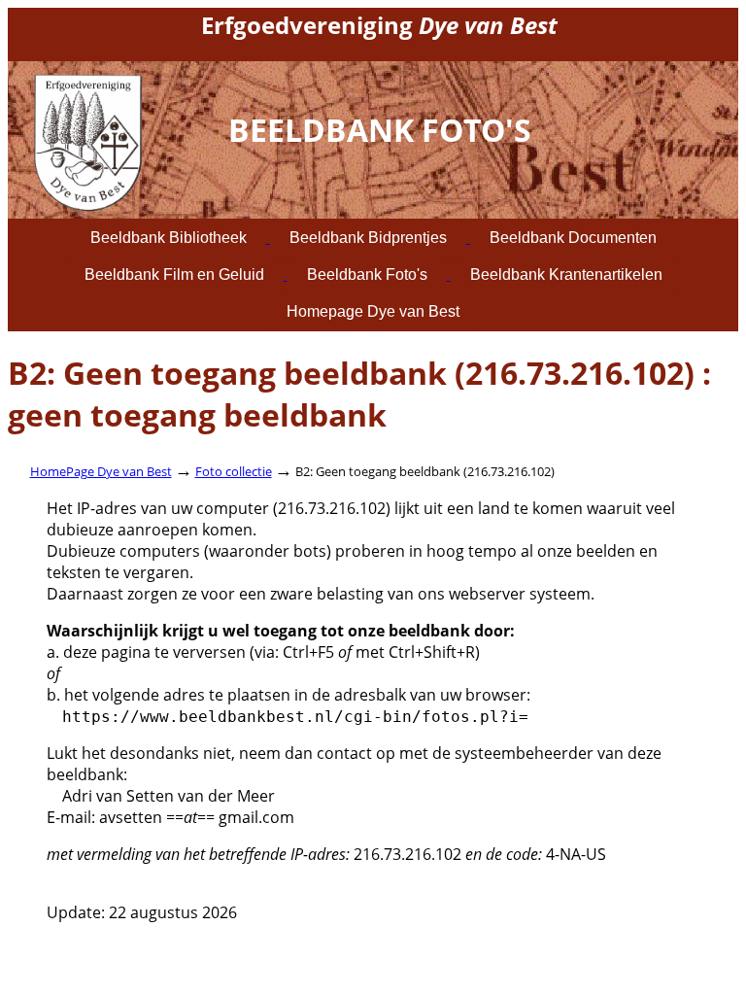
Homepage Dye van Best (373, 311)
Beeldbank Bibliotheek (168, 237)
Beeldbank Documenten (573, 237)
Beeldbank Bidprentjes (368, 237)
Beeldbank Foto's (367, 274)
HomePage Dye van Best (101, 471)
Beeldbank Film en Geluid (174, 274)
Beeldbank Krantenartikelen (566, 274)
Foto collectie (233, 471)
